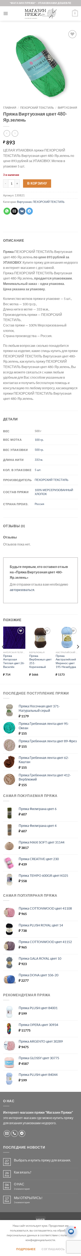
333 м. (39, 459)
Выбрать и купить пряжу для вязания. (42, 1160)
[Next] (77, 655)
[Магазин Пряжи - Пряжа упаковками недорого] (40, 13)
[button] (5, 13)
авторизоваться (22, 590)
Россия (39, 504)
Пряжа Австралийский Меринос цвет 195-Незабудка (66, 661)
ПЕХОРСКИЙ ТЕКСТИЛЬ (37, 107)
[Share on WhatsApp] (7, 211)
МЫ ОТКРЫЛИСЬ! (28, 1198)
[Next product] (7, 133)
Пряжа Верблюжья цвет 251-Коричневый (40, 661)
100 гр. (39, 439)
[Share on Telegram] (29, 211)
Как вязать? (22, 1172)
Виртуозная (67, 107)
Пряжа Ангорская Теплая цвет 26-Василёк (14, 661)
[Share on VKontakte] (21, 211)
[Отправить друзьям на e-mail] (14, 211)
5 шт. (38, 470)
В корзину (37, 183)
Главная (9, 107)
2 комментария (25, 1188)
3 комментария (29, 1202)
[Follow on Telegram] (21, 1133)
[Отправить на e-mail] (7, 1133)
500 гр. (39, 449)
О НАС (19, 1184)
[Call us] (14, 1133)
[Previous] (3, 655)
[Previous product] (15, 133)
